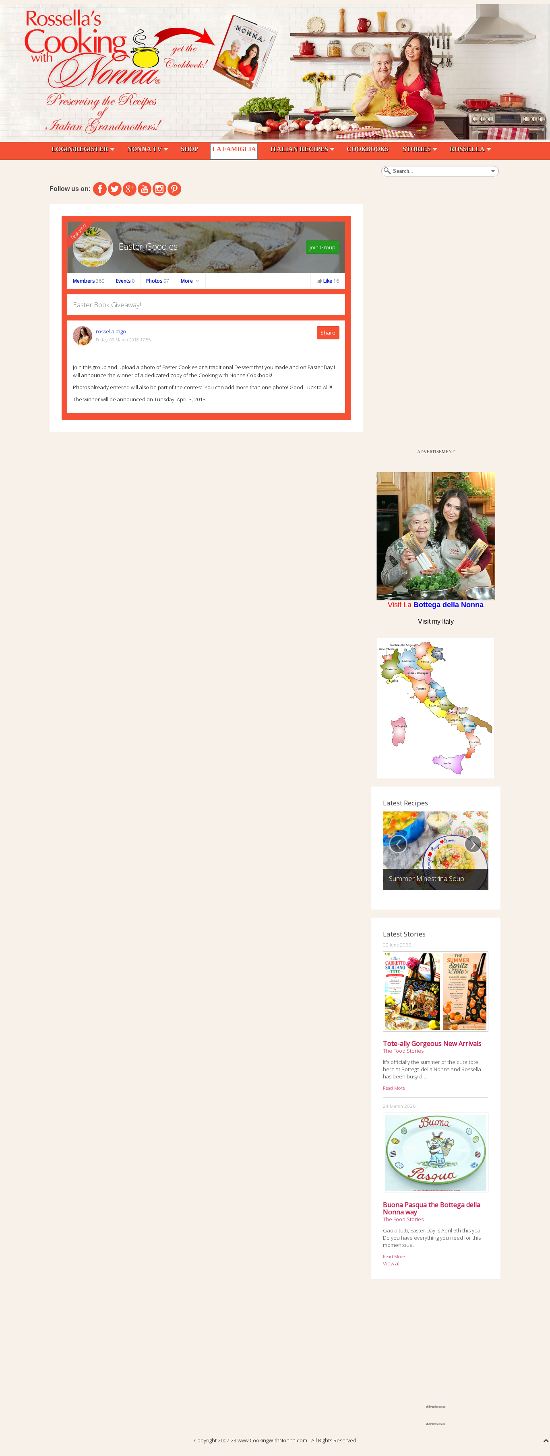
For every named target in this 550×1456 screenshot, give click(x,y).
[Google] (129, 189)
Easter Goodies (148, 246)
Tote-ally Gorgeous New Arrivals (432, 1043)
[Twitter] (115, 189)
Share (327, 332)
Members (88, 280)
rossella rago (111, 331)
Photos (157, 280)
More (187, 280)
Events (125, 280)
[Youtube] (144, 189)
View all (392, 1263)
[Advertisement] (431, 324)
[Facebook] (100, 189)
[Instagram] (159, 189)
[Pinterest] (174, 189)
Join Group (322, 247)
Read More (394, 1087)
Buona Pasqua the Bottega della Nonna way (431, 1208)
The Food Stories (403, 1050)
